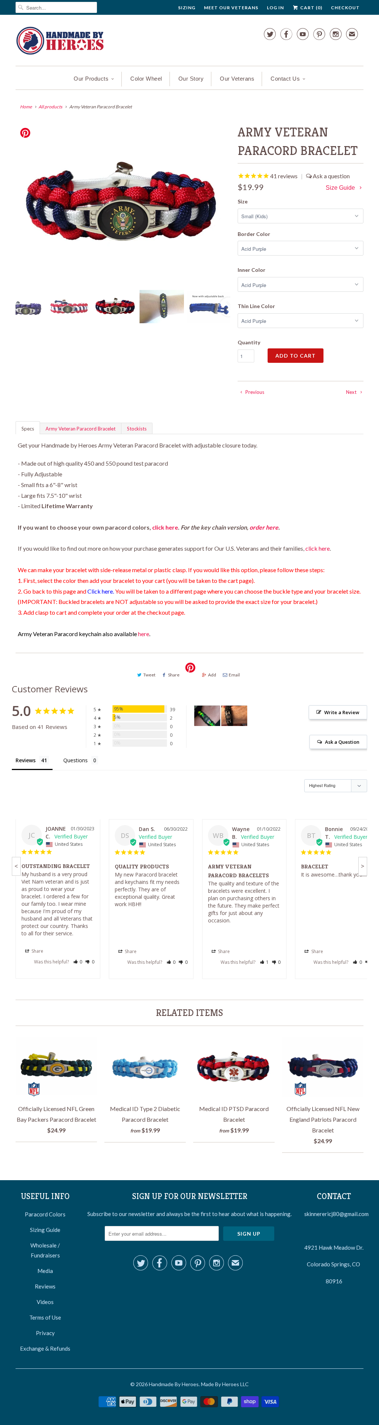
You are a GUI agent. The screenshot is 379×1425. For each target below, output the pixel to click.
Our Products (91, 78)
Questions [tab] (75, 760)
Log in (275, 7)
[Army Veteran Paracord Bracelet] (123, 203)
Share (174, 675)
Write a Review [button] (341, 712)
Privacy (45, 1333)
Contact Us (285, 78)
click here (165, 527)
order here (263, 527)
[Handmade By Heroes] (60, 42)
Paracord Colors (45, 1214)
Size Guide (341, 188)
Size (243, 201)
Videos (45, 1302)
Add (212, 675)
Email (234, 675)
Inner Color (251, 270)
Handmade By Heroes (174, 1384)
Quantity (249, 342)
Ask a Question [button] (342, 742)
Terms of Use (45, 1317)
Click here (100, 591)
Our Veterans (237, 78)
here (143, 633)
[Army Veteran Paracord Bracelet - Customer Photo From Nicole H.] (207, 716)
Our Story (191, 78)
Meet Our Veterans (231, 7)
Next (229, 311)
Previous (17, 311)
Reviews (45, 1286)
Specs (27, 429)
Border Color (254, 234)
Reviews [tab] (26, 760)
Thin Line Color (256, 306)
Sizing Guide (45, 1229)
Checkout (345, 7)
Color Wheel (146, 78)
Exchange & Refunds (45, 1348)
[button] (78, 962)
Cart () (310, 7)
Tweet (149, 675)
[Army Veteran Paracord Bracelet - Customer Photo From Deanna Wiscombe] (234, 716)
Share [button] (36, 951)
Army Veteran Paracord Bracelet (80, 429)
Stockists (137, 429)
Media (45, 1270)
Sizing (186, 7)
